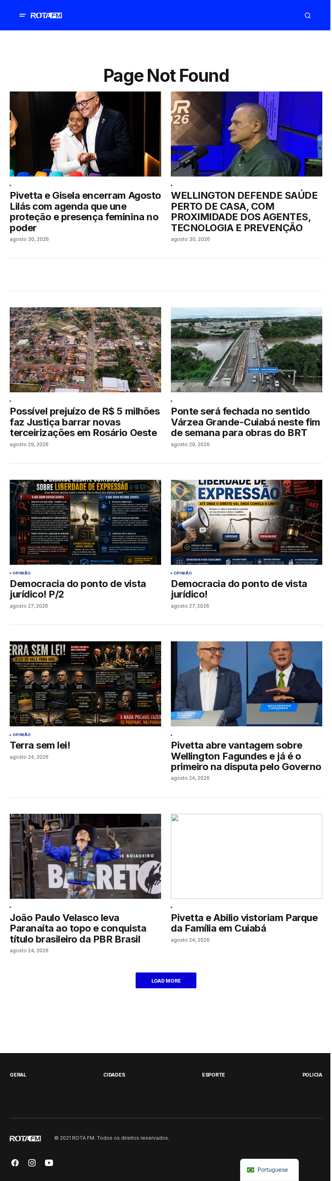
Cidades (114, 1075)
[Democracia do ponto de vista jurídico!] (246, 522)
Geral (18, 1075)
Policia (312, 1075)
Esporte (213, 1075)
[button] (23, 15)
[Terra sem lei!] (85, 683)
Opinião (22, 573)
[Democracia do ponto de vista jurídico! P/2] (85, 522)
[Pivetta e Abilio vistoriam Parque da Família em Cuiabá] (246, 856)
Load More (166, 981)
